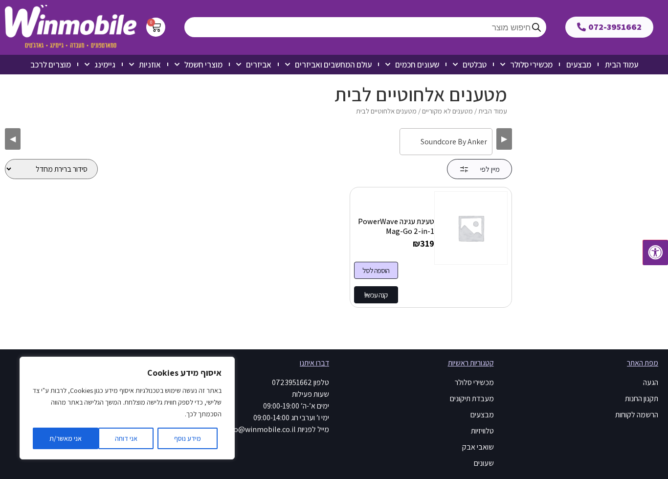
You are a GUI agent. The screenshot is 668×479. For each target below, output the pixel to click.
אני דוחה (126, 438)
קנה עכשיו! (375, 294)
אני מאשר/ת (65, 438)
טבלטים (475, 64)
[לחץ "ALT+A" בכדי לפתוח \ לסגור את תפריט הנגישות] (655, 252)
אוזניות (150, 64)
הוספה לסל (375, 270)
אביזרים (258, 64)
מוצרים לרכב (50, 64)
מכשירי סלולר (531, 64)
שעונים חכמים (417, 64)
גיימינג (104, 64)
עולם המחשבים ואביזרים (333, 64)
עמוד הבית (621, 64)
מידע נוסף (187, 438)
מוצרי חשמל (203, 64)
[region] (127, 408)
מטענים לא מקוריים (447, 110)
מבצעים (578, 64)
